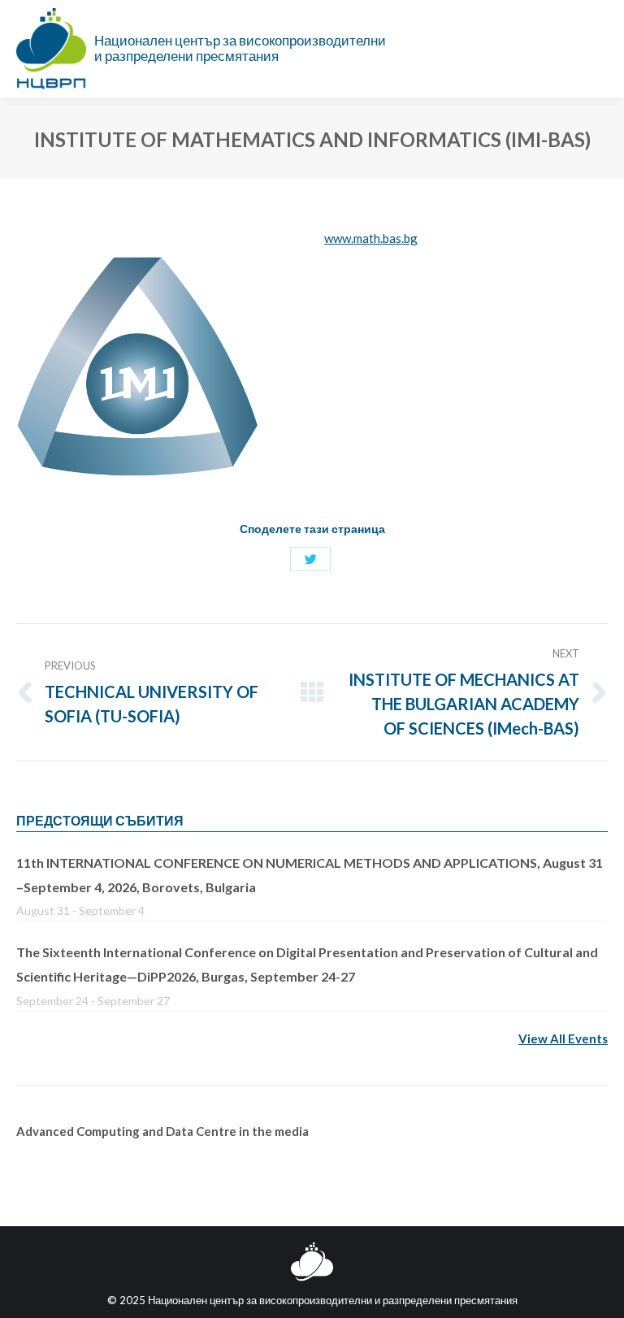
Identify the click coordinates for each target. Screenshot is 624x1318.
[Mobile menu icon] (599, 49)
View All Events (563, 1038)
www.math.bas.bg (371, 238)
